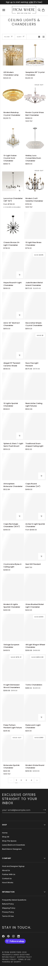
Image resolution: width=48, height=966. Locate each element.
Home (4, 832)
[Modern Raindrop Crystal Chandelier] (13, 95)
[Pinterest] (8, 936)
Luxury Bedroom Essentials (13, 845)
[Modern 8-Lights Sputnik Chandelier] (13, 587)
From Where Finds (12, 952)
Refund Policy (8, 904)
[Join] (43, 810)
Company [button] (6, 858)
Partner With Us (8, 874)
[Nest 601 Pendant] (35, 547)
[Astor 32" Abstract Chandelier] (13, 305)
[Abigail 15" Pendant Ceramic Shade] (13, 346)
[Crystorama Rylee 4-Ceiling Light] (13, 547)
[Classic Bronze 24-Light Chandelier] (13, 225)
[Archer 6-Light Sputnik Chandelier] (35, 506)
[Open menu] (4, 10)
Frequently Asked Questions (14, 900)
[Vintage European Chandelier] (13, 627)
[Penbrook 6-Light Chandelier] (35, 708)
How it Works (7, 882)
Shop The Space (9, 841)
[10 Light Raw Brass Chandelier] (35, 225)
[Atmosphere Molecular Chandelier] (13, 466)
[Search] (40, 10)
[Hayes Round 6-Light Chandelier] (13, 265)
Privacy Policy (8, 912)
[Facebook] (3, 936)
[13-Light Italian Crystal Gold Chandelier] (13, 138)
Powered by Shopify (11, 962)
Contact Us (7, 878)
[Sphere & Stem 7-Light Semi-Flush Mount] (13, 426)
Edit (33, 2)
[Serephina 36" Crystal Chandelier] (35, 55)
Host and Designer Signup (13, 866)
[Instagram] (13, 936)
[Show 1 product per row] (39, 36)
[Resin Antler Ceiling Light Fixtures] (35, 386)
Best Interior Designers (12, 849)
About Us (6, 870)
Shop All (5, 836)
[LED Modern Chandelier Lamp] (13, 55)
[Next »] (37, 780)
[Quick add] (19, 190)
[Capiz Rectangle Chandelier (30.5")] (13, 506)
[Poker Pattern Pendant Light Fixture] (13, 708)
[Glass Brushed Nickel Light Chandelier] (35, 587)
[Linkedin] (18, 936)
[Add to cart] (19, 274)
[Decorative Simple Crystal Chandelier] (35, 305)
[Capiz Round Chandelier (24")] (35, 466)
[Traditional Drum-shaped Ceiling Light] (35, 426)
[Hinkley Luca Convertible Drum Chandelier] (35, 138)
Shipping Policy (8, 908)
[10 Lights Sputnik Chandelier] (13, 386)
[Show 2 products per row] (43, 36)
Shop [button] (4, 825)
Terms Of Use (8, 916)
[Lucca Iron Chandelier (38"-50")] (13, 181)
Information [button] (8, 892)
